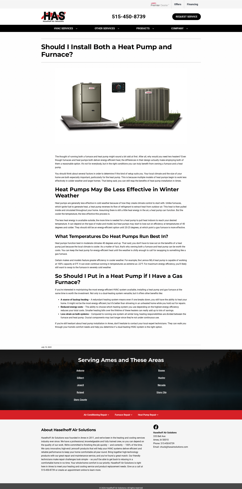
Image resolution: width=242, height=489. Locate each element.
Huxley (161, 377)
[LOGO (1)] (53, 12)
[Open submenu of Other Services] (120, 28)
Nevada (162, 385)
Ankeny (80, 370)
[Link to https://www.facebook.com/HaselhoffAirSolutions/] (155, 426)
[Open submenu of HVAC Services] (78, 28)
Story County (80, 399)
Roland (80, 392)
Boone (161, 370)
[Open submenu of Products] (154, 28)
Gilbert (80, 377)
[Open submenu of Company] (188, 28)
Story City (162, 392)
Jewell (80, 385)
